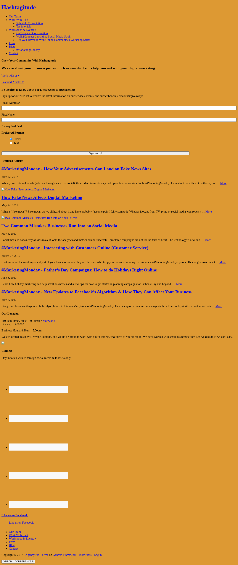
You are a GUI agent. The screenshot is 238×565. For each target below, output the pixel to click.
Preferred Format (12, 132)
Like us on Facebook (14, 515)
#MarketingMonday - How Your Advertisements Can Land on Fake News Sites (76, 168)
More (223, 183)
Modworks (49, 320)
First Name (8, 114)
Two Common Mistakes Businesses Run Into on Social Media (59, 225)
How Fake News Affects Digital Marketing (41, 197)
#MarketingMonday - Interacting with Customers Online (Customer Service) (74, 247)
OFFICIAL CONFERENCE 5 (18, 561)
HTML (18, 139)
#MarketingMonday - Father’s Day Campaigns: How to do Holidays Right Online (79, 270)
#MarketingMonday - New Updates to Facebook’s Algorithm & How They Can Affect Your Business (96, 291)
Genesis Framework (64, 554)
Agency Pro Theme (36, 554)
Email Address (10, 102)
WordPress (85, 554)
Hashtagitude (18, 7)
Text (16, 143)
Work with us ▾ (10, 75)
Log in (98, 554)
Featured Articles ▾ (12, 82)
